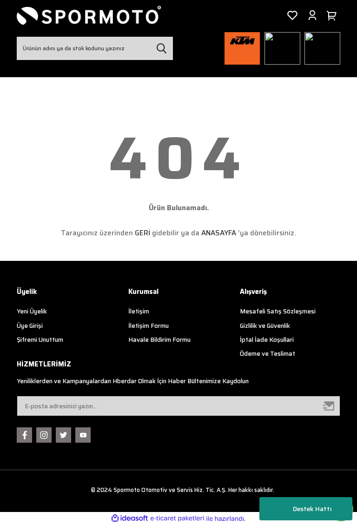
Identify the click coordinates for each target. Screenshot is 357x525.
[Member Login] (312, 15)
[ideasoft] (129, 518)
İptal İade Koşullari (267, 340)
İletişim (138, 311)
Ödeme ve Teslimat (267, 354)
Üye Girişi (30, 326)
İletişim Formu (148, 326)
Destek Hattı (312, 509)
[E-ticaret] (177, 519)
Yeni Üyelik (32, 311)
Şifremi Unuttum (40, 340)
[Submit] (329, 406)
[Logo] (89, 15)
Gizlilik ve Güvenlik (265, 326)
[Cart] (333, 15)
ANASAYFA (218, 233)
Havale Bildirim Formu (159, 340)
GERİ (142, 233)
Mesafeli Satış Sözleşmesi (278, 311)
